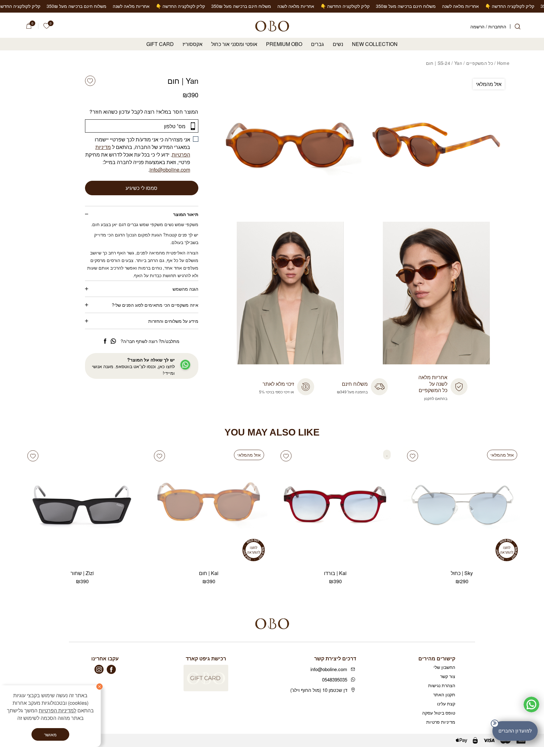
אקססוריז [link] (192, 44)
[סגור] (99, 686)
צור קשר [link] (447, 676)
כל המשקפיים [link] (479, 63)
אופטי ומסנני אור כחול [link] (234, 44)
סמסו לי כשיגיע (141, 187)
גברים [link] (317, 44)
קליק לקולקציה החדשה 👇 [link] (472, 6)
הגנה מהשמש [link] (185, 289)
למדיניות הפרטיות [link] (57, 710)
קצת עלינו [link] (446, 703)
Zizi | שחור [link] (82, 573)
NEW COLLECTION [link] (375, 44)
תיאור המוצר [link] (185, 214)
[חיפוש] (517, 26)
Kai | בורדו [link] (335, 573)
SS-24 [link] (444, 63)
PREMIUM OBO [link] (284, 44)
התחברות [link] (497, 26)
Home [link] (503, 63)
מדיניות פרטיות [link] (440, 722)
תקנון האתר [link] (444, 694)
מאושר (50, 734)
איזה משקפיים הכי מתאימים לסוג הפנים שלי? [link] (155, 305)
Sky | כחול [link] (462, 573)
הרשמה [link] (477, 26)
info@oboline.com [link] (170, 169)
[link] (47, 26)
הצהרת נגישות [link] (441, 685)
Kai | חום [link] (208, 573)
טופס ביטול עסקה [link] (438, 713)
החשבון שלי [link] (444, 667)
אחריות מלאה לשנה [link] (423, 6)
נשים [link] (338, 44)
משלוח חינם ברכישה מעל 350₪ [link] (369, 6)
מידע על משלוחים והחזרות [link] (173, 321)
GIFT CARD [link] (160, 44)
